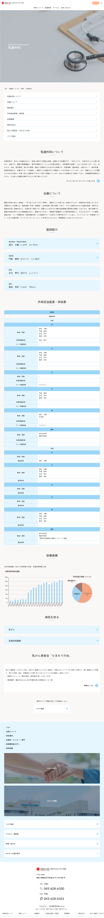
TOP (5, 89)
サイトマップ (43, 906)
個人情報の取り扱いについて (56, 906)
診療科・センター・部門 (16, 89)
